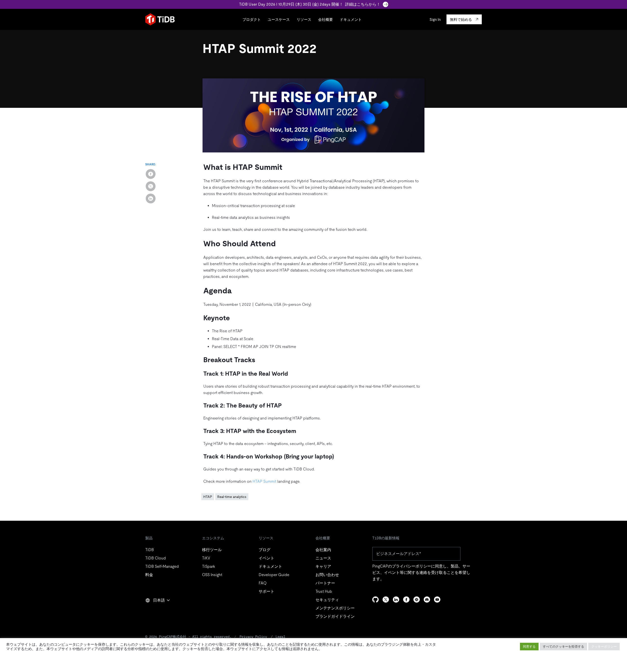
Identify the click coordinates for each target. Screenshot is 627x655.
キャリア (323, 566)
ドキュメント (351, 19)
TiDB (149, 549)
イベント (266, 558)
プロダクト (251, 19)
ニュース (323, 558)
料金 (149, 574)
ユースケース (279, 19)
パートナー (325, 583)
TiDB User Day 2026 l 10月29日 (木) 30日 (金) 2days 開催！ (309, 4)
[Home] (160, 19)
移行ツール (212, 549)
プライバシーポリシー (411, 566)
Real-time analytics (231, 497)
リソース (304, 19)
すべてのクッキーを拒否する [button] (563, 646)
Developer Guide (274, 574)
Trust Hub (323, 591)
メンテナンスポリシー (335, 608)
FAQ (262, 583)
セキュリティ (327, 599)
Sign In (435, 19)
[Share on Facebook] (151, 174)
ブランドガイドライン (335, 616)
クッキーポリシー (604, 646)
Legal (280, 637)
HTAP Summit (264, 481)
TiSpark (208, 566)
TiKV (206, 558)
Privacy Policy (253, 637)
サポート (266, 591)
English (154, 611)
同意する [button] (529, 646)
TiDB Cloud (155, 558)
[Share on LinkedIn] (151, 198)
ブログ (264, 549)
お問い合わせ (327, 574)
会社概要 (325, 19)
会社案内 (323, 549)
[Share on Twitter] (151, 186)
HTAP (207, 497)
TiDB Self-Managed (162, 566)
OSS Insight (212, 574)
